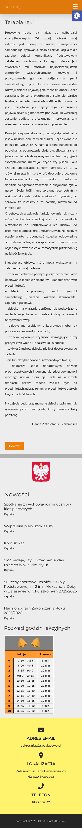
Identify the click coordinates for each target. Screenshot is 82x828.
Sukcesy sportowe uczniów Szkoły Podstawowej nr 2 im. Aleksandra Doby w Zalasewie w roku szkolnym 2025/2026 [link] (40, 586)
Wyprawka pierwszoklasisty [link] (28, 526)
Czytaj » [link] (9, 514)
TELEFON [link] (41, 795)
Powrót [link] (14, 446)
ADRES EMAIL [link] (41, 738)
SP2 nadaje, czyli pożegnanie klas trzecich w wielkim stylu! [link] (34, 562)
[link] (77, 15)
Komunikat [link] (14, 543)
